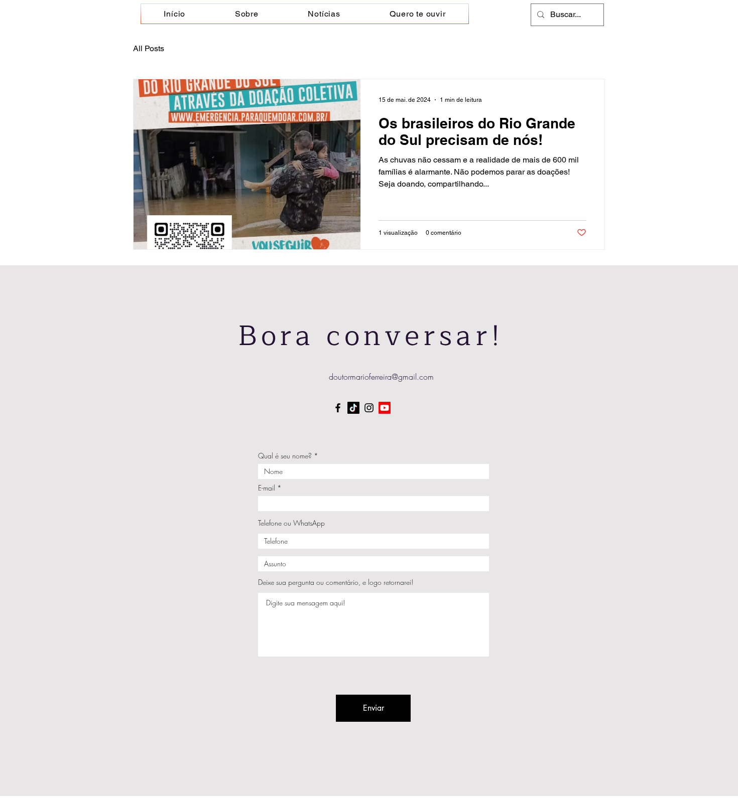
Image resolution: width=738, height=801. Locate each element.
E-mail (266, 488)
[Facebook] (338, 408)
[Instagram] (369, 408)
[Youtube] (385, 408)
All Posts (148, 48)
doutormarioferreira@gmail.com (381, 376)
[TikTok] (353, 408)
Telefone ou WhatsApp (291, 523)
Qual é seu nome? (285, 455)
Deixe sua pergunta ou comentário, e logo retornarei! (335, 582)
